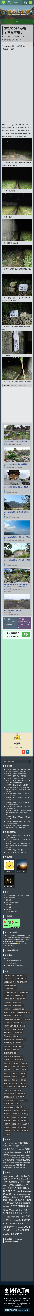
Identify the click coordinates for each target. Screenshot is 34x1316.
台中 (14, 1070)
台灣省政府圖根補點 (10, 1019)
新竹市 (23, 1066)
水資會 (6, 1009)
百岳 (21, 1083)
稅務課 (6, 1049)
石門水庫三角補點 (9, 1053)
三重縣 (6, 1130)
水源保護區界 (17, 1009)
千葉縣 (6, 1134)
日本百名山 (20, 1086)
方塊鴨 (17, 36)
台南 (13, 1076)
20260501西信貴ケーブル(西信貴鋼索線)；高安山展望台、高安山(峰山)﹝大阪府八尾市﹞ (18, 789)
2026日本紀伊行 (12, 1234)
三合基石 (16, 1022)
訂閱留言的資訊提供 (12, 963)
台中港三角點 (17, 1046)
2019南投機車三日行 (15, 1197)
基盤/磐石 (19, 999)
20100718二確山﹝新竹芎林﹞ (15, 850)
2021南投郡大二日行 (19, 1210)
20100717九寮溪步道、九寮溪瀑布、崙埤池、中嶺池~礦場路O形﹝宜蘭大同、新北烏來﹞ (18, 845)
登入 (7, 958)
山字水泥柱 (16, 1005)
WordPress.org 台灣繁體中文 (14, 965)
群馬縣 (23, 1120)
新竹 (14, 1066)
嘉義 (22, 1073)
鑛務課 (15, 1002)
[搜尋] (29, 761)
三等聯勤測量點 (9, 992)
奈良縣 (6, 1114)
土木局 (6, 1022)
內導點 (6, 1036)
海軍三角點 (16, 1015)
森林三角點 (20, 982)
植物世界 (18, 1107)
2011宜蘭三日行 (20, 1179)
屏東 (5, 1080)
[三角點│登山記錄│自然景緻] (17, 14)
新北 (5, 1063)
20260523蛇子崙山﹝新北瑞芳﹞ (16, 773)
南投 (17, 40)
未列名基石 (7, 1059)
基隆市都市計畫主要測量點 (12, 1056)
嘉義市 (6, 1076)
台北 (14, 1063)
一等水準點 (22, 992)
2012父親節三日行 (18, 1185)
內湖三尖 (6, 1090)
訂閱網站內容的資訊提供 (13, 960)
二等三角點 (19, 975)
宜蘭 (13, 1080)
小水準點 (6, 995)
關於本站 (8, 909)
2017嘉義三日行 (9, 1188)
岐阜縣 (14, 1127)
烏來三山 (16, 1090)
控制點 (17, 1032)
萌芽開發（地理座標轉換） (16, 941)
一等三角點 (7, 975)
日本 (13, 1083)
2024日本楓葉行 (19, 1227)
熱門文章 (8, 907)
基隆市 (23, 1063)
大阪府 (16, 1110)
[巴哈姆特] (27, 752)
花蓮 (22, 1080)
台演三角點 (7, 1032)
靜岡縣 (24, 1130)
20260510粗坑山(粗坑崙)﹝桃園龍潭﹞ (18, 785)
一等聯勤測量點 (9, 985)
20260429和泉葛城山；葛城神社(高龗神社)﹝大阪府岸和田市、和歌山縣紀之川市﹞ (18, 812)
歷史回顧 (6, 1107)
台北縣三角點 (16, 1029)
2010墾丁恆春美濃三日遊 (10, 1176)
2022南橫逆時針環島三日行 (13, 1216)
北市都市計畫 (8, 1012)
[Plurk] (23, 752)
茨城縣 (6, 1127)
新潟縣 (6, 1120)
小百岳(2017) (8, 1086)
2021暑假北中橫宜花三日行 (15, 1213)
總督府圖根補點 (22, 1012)
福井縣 (6, 1117)
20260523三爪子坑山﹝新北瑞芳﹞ (16, 776)
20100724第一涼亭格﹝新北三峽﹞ (16, 852)
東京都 (14, 1124)
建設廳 (6, 1015)
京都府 (15, 1114)
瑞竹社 (6, 1029)
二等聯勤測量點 (9, 988)
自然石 (6, 1046)
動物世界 (6, 1110)
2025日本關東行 (20, 1230)
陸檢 (21, 1026)
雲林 (14, 1073)
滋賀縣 (24, 1114)
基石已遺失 (7, 1097)
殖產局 (6, 1002)
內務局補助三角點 (9, 1026)
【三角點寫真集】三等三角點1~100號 (17, 895)
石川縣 (14, 1117)
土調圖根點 (7, 982)
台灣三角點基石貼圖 (12, 902)
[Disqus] (17, 661)
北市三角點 (7, 1039)
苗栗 (5, 1070)
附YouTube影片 (9, 1100)
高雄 (21, 1076)
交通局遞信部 (19, 995)
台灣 (13, 40)
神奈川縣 (24, 1124)
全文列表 (8, 900)
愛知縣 (23, 1127)
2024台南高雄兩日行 (16, 1223)
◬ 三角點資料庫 (10, 897)
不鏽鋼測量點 (8, 999)
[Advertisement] (17, 63)
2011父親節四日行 (12, 1181)
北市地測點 (19, 1039)
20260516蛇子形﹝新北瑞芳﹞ (15, 778)
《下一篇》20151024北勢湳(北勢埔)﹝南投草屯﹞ (24, 623)
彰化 (22, 1070)
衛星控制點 (7, 1043)
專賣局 (6, 1005)
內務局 (14, 1036)
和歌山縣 (15, 1130)
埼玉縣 (6, 1124)
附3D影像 (19, 1097)
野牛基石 (25, 1019)
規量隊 (14, 1049)
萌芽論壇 (26, 634)
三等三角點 (7, 40)
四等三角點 (20, 978)
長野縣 (14, 1120)
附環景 (22, 1100)
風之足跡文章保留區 (10, 1103)
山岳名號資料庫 (12, 911)
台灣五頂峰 (20, 1093)
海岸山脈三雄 (8, 1093)
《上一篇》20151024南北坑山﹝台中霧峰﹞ (9, 621)
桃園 (5, 1066)
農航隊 (18, 1043)
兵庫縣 (24, 1110)
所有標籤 (8, 904)
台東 (5, 1083)
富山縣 (23, 1117)
